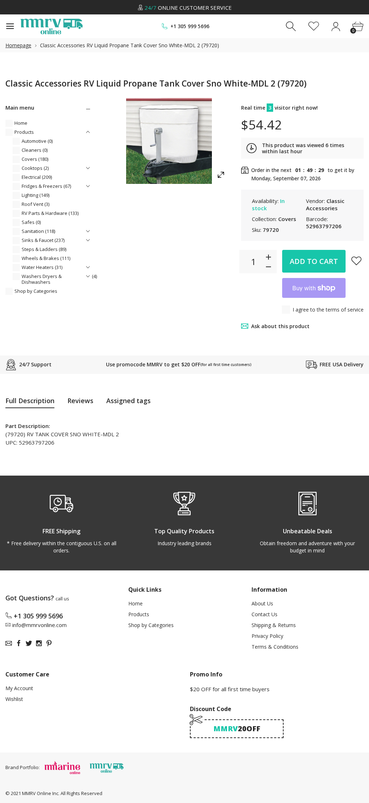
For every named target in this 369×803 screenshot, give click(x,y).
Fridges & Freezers (46, 186)
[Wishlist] (314, 26)
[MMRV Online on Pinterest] (49, 643)
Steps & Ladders (44, 249)
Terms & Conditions (275, 646)
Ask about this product (280, 326)
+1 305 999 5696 (189, 26)
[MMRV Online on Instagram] (39, 643)
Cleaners (35, 150)
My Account (19, 688)
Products (24, 132)
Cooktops (35, 168)
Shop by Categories (35, 291)
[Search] (292, 26)
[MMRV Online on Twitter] (29, 643)
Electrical (37, 177)
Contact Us (264, 614)
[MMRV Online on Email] (9, 643)
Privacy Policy (267, 635)
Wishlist (14, 699)
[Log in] (336, 26)
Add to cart (314, 261)
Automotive (37, 141)
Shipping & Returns (274, 625)
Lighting (35, 195)
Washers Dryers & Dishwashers (59, 279)
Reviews (80, 400)
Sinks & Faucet (43, 240)
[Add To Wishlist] (356, 261)
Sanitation (38, 231)
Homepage (18, 45)
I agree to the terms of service (328, 309)
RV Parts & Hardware (50, 213)
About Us (262, 603)
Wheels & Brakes (46, 258)
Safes (31, 222)
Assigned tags (128, 400)
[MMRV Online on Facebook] (19, 643)
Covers (35, 159)
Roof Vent (35, 204)
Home (20, 123)
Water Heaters (42, 267)
